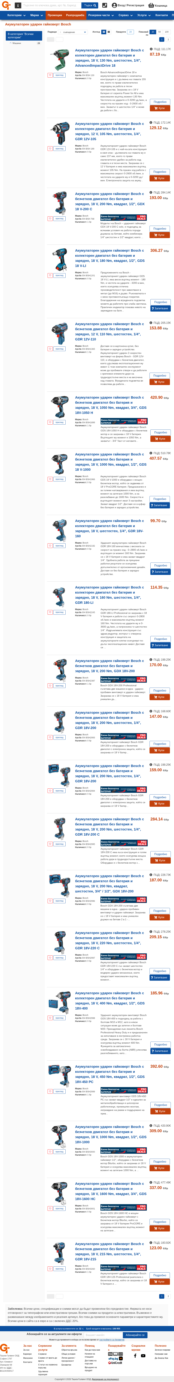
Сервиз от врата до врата (47, 1359)
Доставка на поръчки (91, 1362)
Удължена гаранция (43, 1373)
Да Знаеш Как (161, 1358)
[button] (50, 39)
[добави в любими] (50, 75)
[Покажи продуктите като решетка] (108, 32)
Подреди (52, 32)
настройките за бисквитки (111, 1340)
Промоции (55, 15)
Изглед (96, 32)
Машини (17, 43)
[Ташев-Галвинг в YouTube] (143, 1355)
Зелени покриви (162, 1350)
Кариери (27, 1354)
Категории (14, 15)
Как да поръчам (92, 1350)
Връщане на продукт (91, 1369)
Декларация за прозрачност (105, 1379)
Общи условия (68, 1354)
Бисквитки (66, 1365)
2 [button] (168, 39)
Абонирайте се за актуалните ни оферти (54, 1334)
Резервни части (99, 15)
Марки (34, 15)
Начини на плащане (90, 1355)
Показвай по (143, 33)
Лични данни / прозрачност (68, 1359)
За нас (26, 1350)
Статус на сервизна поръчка (47, 1366)
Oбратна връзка (69, 1350)
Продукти (121, 32)
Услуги (142, 15)
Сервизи (42, 1354)
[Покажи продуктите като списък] (103, 32)
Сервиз (124, 15)
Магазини (28, 1358)
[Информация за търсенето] (18, 5)
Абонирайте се (135, 1335)
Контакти (161, 15)
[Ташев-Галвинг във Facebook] (135, 1355)
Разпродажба (75, 15)
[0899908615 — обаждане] (105, 5)
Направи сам (161, 1354)
